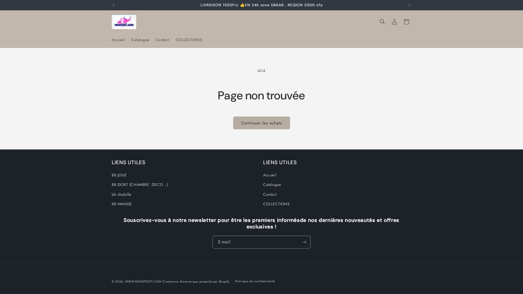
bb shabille (121, 194)
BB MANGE (122, 204)
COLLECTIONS (276, 204)
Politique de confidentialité (255, 281)
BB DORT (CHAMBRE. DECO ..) (140, 184)
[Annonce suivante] (409, 5)
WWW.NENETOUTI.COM (143, 281)
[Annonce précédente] (114, 5)
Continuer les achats (261, 123)
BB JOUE (119, 175)
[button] (382, 22)
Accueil (269, 175)
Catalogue (272, 184)
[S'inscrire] (304, 242)
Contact (269, 194)
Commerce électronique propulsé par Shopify (196, 281)
